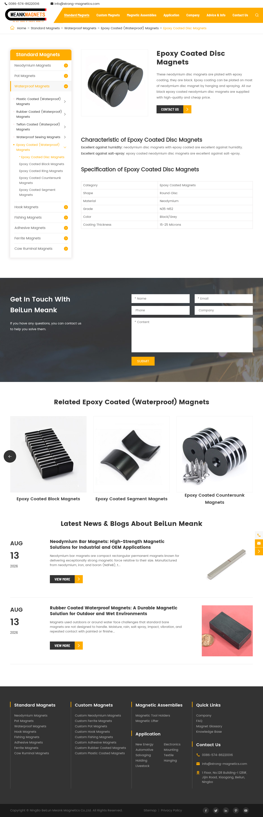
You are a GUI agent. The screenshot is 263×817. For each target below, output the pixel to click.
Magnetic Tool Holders (153, 715)
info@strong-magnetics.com (77, 3)
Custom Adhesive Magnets (95, 742)
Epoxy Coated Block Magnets (41, 164)
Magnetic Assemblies (141, 15)
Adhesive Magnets (29, 228)
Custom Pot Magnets (91, 726)
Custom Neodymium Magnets (98, 715)
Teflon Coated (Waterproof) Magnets (38, 127)
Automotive (144, 749)
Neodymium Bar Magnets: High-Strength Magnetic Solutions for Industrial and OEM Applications (107, 544)
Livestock (142, 766)
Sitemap (150, 810)
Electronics (172, 744)
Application (171, 15)
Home (21, 28)
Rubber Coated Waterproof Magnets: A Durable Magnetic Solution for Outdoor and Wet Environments (113, 611)
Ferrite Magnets (27, 238)
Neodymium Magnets (32, 65)
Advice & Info (216, 15)
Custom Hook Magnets (92, 731)
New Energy (144, 744)
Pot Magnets (24, 76)
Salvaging (143, 755)
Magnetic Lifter (147, 720)
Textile (169, 755)
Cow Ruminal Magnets (33, 248)
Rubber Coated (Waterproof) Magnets (39, 114)
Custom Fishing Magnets (94, 737)
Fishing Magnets (28, 217)
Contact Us (240, 15)
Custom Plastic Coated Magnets (100, 753)
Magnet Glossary (209, 726)
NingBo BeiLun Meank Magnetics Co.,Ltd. (61, 810)
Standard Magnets (76, 15)
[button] (253, 456)
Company (192, 15)
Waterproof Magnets (80, 28)
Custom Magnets (108, 15)
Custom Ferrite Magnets (93, 720)
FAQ (199, 720)
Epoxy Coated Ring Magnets (41, 171)
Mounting (171, 749)
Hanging (170, 760)
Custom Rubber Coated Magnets (100, 747)
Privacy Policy (171, 810)
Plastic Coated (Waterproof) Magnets (38, 102)
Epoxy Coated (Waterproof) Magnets (130, 28)
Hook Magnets (26, 207)
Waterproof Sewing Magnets (38, 137)
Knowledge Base (209, 731)
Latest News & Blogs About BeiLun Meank (131, 524)
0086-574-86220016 (23, 3)
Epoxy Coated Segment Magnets (193, 499)
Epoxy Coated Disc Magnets (184, 28)
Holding (141, 760)
